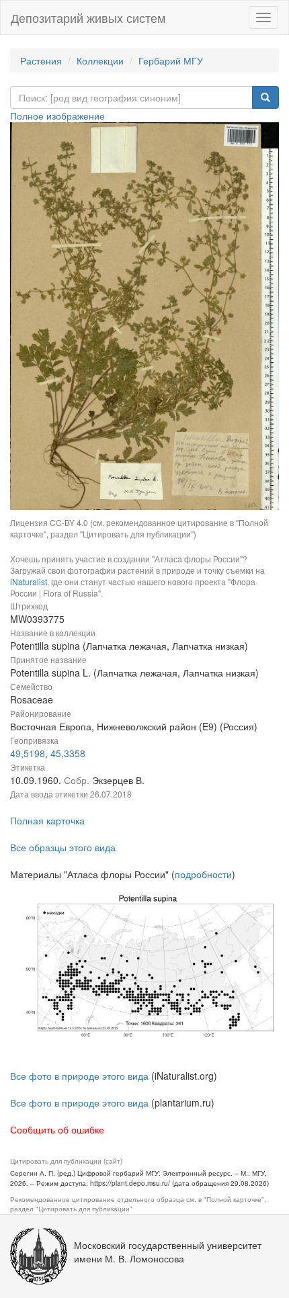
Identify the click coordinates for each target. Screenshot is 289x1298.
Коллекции (100, 60)
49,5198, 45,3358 (47, 753)
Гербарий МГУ (170, 60)
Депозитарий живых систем (88, 17)
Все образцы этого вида (63, 847)
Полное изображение (57, 115)
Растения (41, 60)
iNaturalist (28, 581)
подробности (203, 874)
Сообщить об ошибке (57, 1129)
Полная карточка (47, 820)
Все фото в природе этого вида (79, 1075)
